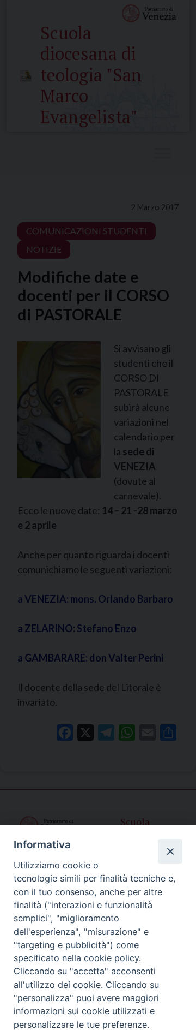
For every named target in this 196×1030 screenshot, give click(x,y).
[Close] (170, 851)
